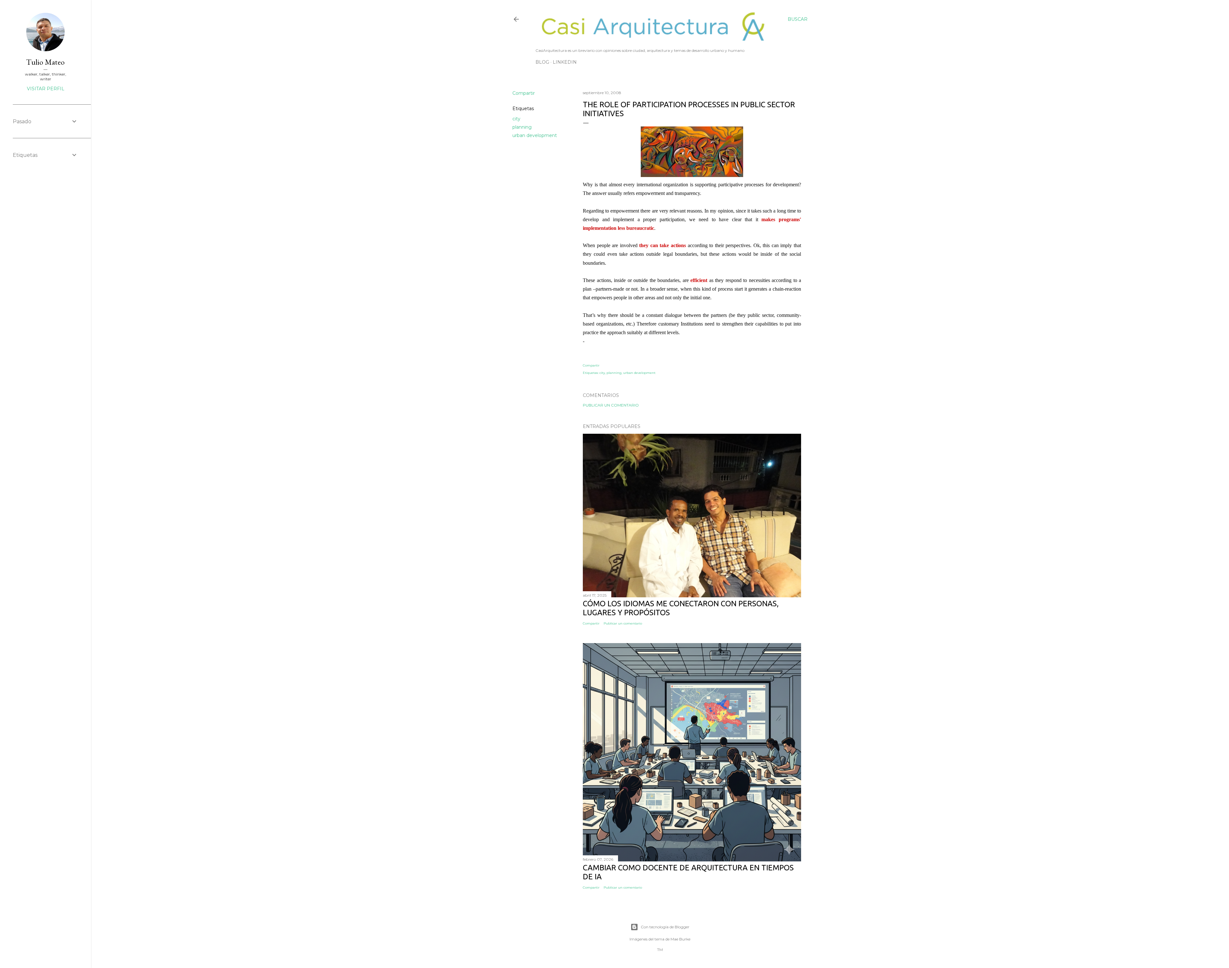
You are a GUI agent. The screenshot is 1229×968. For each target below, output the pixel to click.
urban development (534, 135)
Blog (542, 62)
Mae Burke (680, 939)
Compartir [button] (523, 93)
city (516, 119)
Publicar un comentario (611, 405)
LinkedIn (565, 62)
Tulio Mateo (45, 62)
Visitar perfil (45, 89)
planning (522, 127)
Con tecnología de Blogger (665, 926)
